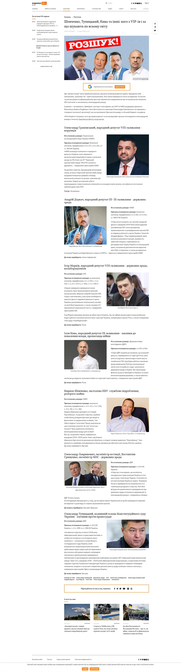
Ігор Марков (80, 579)
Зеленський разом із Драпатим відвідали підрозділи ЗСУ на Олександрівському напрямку (46, 23)
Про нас (49, 659)
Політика (66, 8)
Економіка (81, 8)
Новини (35, 8)
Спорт (121, 8)
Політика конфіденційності (83, 659)
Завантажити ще (46, 66)
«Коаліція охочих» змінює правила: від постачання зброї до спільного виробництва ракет (77, 628)
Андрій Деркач (117, 236)
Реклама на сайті (37, 659)
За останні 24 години (40, 16)
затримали (129, 106)
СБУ (107, 578)
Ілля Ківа (89, 579)
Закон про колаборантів (118, 578)
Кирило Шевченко (71, 412)
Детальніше (94, 669)
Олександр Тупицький (84, 578)
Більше (145, 8)
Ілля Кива (128, 361)
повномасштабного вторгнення (91, 119)
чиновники (115, 579)
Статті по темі (70, 599)
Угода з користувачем (63, 659)
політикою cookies (147, 664)
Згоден (85, 669)
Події (110, 8)
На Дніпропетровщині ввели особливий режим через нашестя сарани (47, 32)
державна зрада (99, 578)
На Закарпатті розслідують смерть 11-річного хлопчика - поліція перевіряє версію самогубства (48, 54)
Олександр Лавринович (102, 579)
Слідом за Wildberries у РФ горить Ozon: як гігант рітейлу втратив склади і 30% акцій (105, 628)
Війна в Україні (50, 8)
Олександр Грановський (136, 578)
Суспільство (96, 8)
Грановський (86, 170)
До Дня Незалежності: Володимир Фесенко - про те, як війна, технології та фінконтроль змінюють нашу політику (136, 630)
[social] (131, 3)
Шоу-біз (133, 8)
